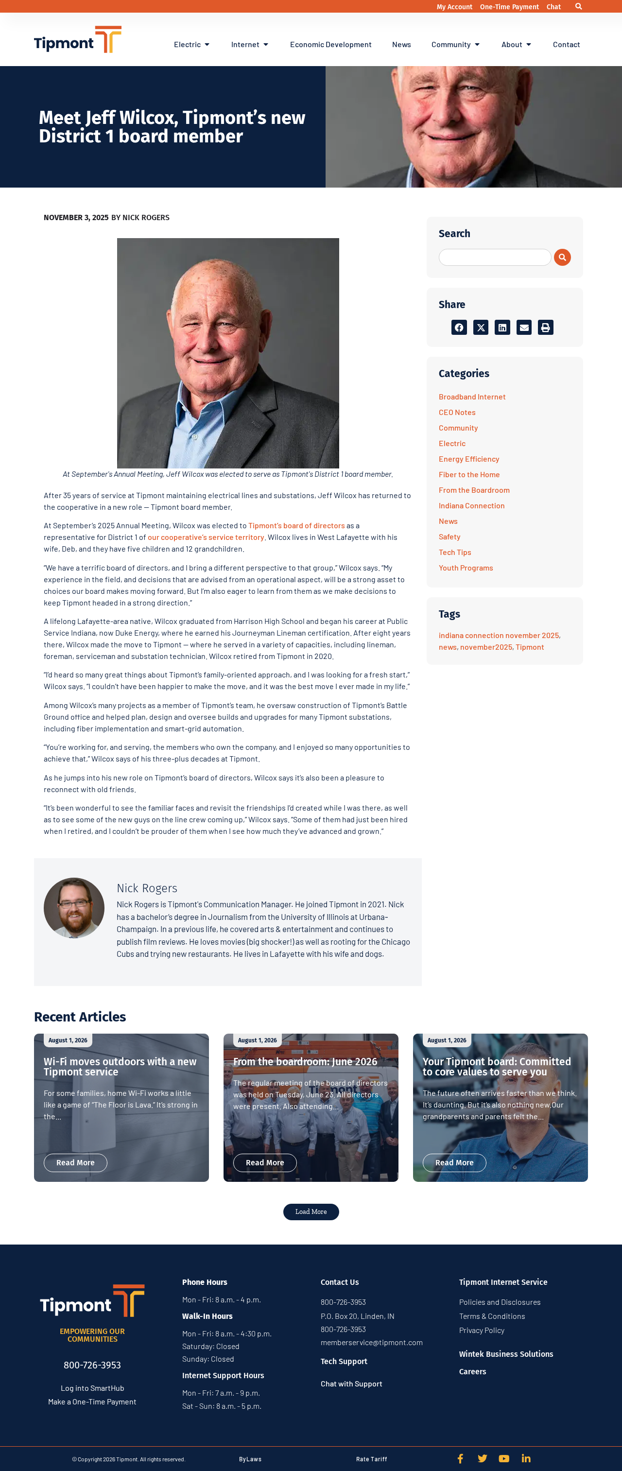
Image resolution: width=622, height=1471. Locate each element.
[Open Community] (477, 44)
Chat (554, 7)
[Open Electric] (207, 44)
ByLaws (250, 1458)
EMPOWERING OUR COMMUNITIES (92, 1335)
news (448, 646)
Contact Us (340, 1282)
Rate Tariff (371, 1458)
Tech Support (344, 1361)
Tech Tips (455, 551)
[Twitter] (482, 1459)
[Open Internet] (266, 44)
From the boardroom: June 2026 (305, 1062)
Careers (472, 1371)
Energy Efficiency (469, 458)
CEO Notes (457, 411)
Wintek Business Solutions (506, 1354)
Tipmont (530, 646)
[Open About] (529, 44)
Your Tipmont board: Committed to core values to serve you (497, 1067)
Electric (452, 443)
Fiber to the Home (469, 474)
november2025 (486, 646)
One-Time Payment (510, 7)
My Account (455, 7)
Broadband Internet (472, 396)
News (448, 520)
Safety (450, 536)
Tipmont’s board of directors (296, 525)
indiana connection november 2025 (499, 635)
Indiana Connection (472, 505)
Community (458, 427)
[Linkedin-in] (526, 1459)
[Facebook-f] (460, 1459)
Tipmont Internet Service (503, 1282)
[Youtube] (504, 1459)
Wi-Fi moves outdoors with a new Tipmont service (120, 1067)
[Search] (562, 257)
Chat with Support (351, 1383)
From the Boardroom (474, 489)
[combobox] (495, 257)
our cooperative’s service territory (206, 536)
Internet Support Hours (223, 1375)
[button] (579, 6)
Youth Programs (466, 567)
